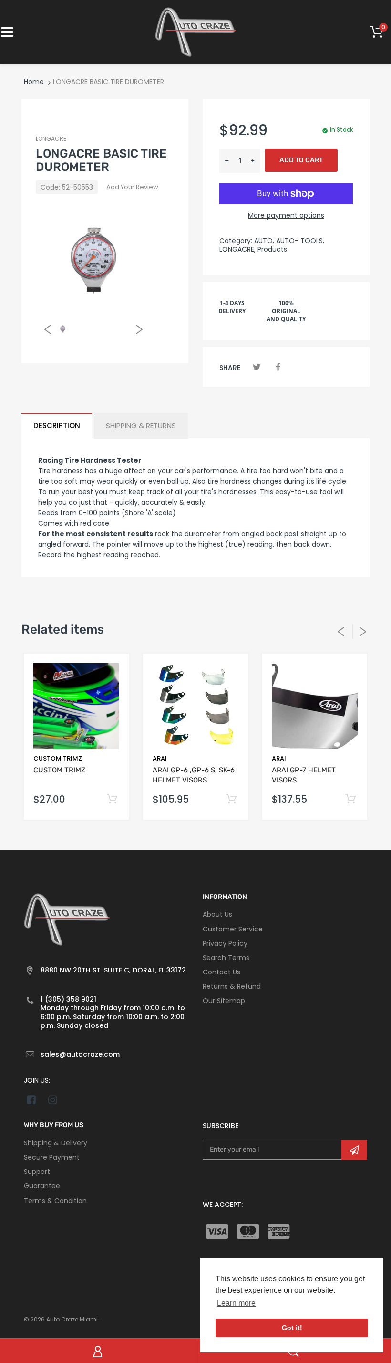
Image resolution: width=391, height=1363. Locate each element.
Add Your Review (132, 186)
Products (272, 249)
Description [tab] (56, 426)
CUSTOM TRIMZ (57, 758)
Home (34, 81)
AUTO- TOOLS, (300, 240)
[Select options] (111, 799)
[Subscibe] (354, 1150)
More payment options (286, 215)
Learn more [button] (236, 1303)
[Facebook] (278, 367)
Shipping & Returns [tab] (141, 426)
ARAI (160, 758)
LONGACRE (51, 139)
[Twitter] (257, 367)
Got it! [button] (292, 1327)
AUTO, (264, 240)
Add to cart (301, 160)
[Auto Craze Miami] (195, 31)
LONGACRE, (237, 249)
